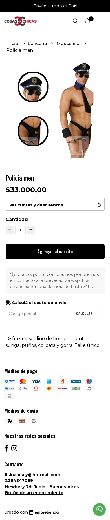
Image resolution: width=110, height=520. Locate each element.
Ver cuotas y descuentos (36, 204)
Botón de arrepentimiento (34, 492)
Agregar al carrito (55, 251)
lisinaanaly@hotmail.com (32, 474)
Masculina (68, 43)
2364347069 (19, 480)
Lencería (38, 43)
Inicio (12, 43)
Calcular (84, 313)
